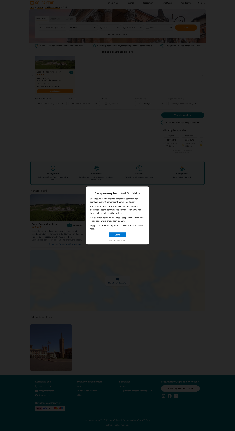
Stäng (117, 235)
